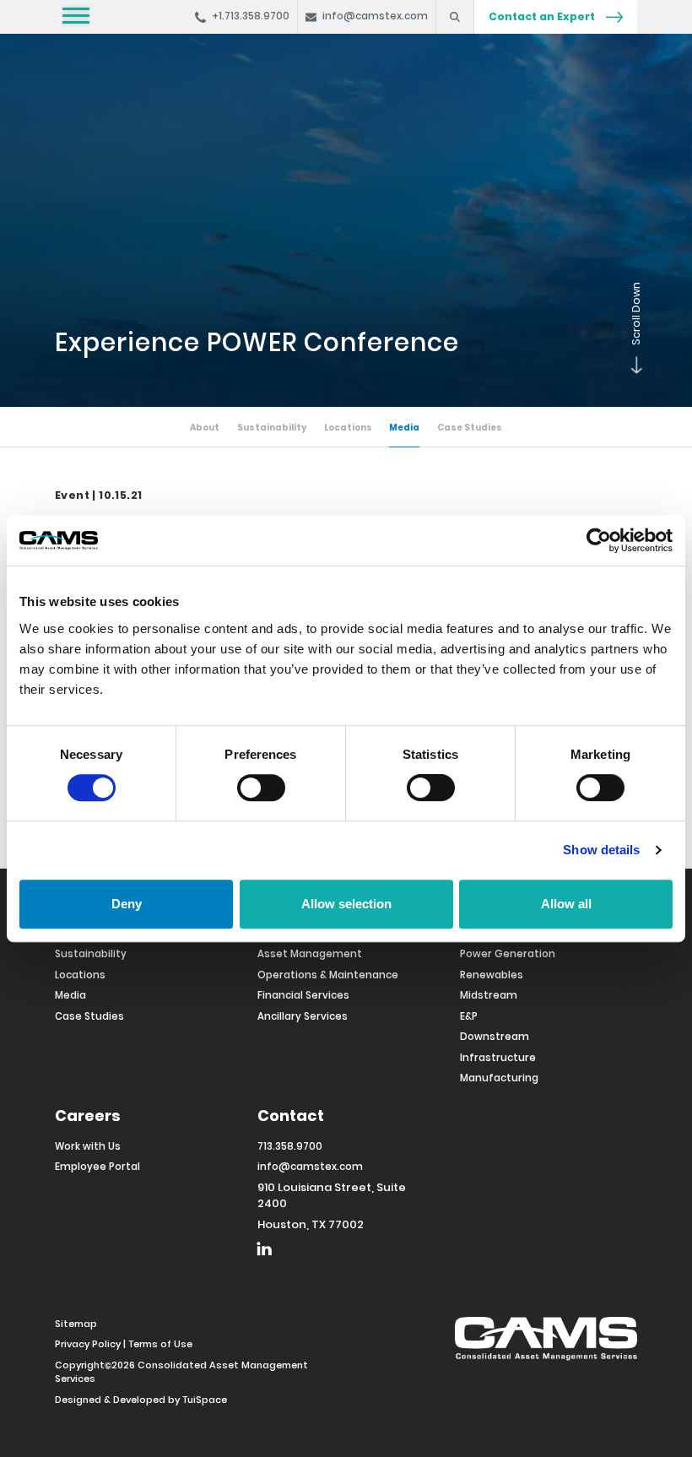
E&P (469, 1016)
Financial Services (303, 995)
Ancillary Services (302, 1016)
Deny (126, 903)
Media (404, 427)
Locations (348, 427)
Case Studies (469, 427)
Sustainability (271, 427)
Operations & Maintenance (327, 975)
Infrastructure (498, 1057)
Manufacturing (499, 1078)
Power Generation (507, 954)
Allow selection (346, 903)
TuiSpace (204, 1399)
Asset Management (309, 954)
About (204, 427)
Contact (290, 1115)
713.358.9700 (289, 1146)
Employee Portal (97, 1166)
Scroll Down (628, 373)
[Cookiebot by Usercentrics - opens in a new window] (599, 540)
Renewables (491, 975)
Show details (601, 849)
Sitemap (76, 1323)
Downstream (494, 1036)
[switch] (261, 787)
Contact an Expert (543, 16)
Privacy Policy (88, 1344)
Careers (88, 1115)
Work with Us (88, 1146)
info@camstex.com (310, 1166)
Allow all (566, 903)
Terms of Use (160, 1344)
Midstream (488, 995)
